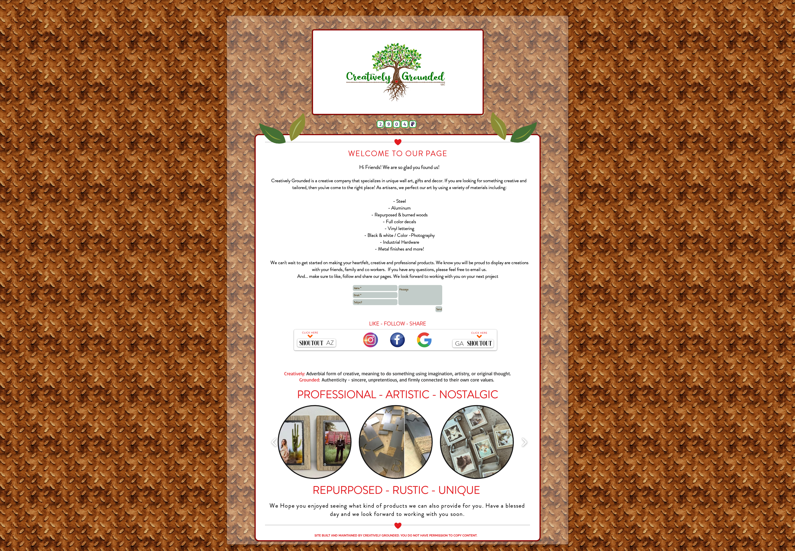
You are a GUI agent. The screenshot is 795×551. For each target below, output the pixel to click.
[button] (315, 442)
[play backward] (274, 442)
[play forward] (524, 442)
